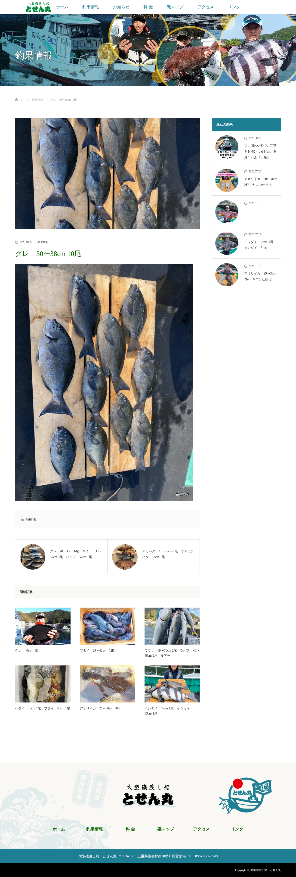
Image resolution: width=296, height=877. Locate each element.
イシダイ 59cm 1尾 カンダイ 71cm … (260, 245)
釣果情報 (90, 7)
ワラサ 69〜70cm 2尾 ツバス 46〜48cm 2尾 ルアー (172, 653)
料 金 (148, 7)
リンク (234, 7)
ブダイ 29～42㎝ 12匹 (97, 650)
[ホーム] (16, 94)
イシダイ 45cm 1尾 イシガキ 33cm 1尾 (169, 711)
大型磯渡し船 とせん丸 (265, 870)
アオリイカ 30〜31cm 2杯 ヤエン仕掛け (260, 182)
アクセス (205, 7)
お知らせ (121, 7)
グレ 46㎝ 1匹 (27, 650)
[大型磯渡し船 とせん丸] (148, 806)
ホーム (62, 7)
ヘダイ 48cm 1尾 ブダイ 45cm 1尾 (42, 708)
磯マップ (175, 7)
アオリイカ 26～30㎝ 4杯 (100, 708)
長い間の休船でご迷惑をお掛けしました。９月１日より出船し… (260, 151)
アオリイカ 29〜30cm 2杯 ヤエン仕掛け (260, 276)
